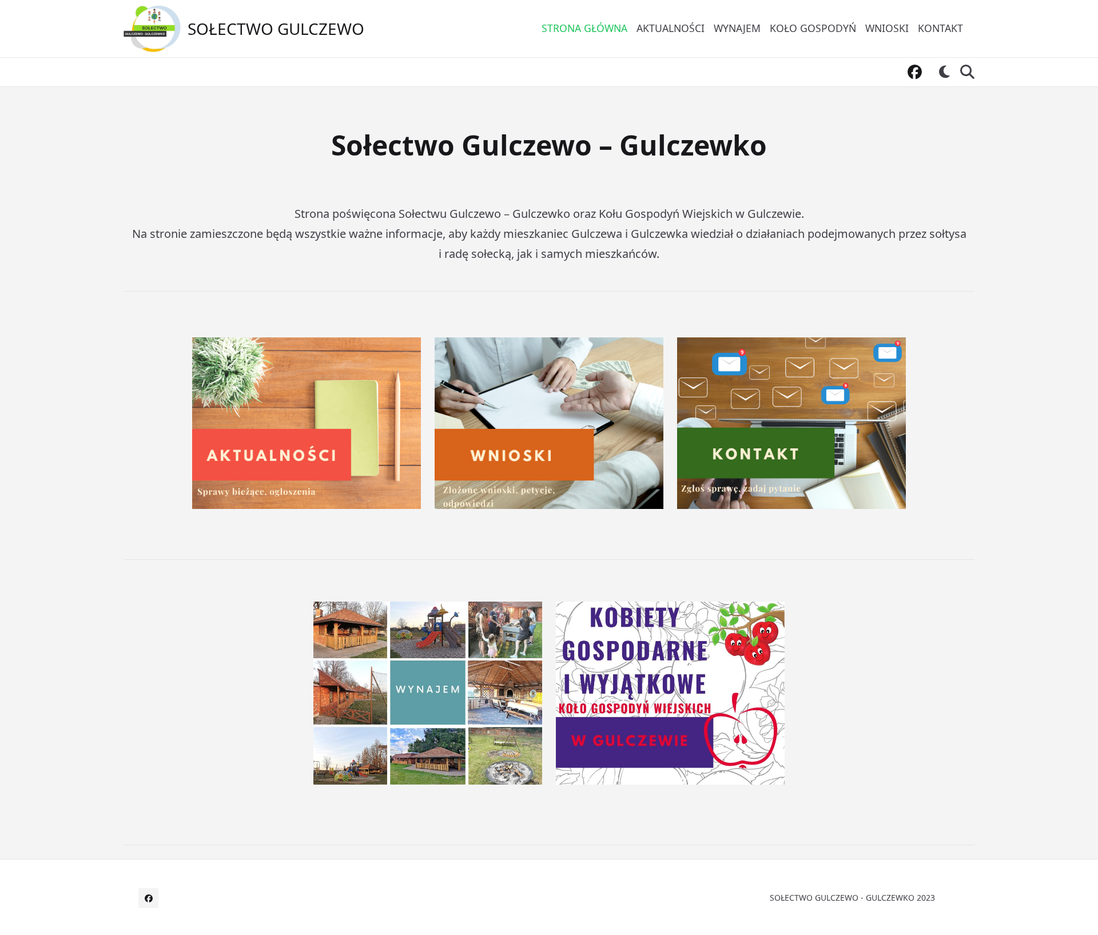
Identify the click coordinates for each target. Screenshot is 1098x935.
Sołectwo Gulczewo (276, 28)
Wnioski (887, 28)
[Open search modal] (967, 72)
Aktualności (670, 28)
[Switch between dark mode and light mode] (944, 72)
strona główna (584, 28)
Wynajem (737, 28)
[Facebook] (915, 72)
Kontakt (940, 28)
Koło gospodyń (813, 28)
